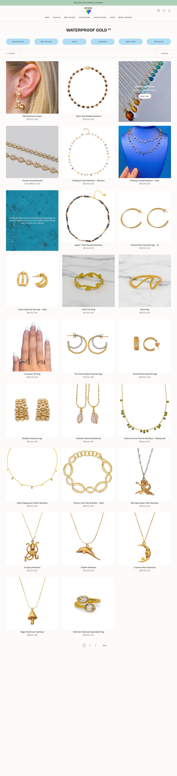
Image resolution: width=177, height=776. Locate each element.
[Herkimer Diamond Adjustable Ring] (88, 603)
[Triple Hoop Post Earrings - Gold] (32, 281)
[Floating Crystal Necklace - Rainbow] (88, 152)
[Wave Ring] (145, 281)
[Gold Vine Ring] (88, 281)
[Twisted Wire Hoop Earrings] (145, 345)
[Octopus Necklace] (32, 539)
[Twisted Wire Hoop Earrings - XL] (145, 216)
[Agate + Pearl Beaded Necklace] (88, 216)
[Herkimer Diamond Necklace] (88, 410)
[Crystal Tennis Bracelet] (32, 152)
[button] (56, 18)
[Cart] (169, 10)
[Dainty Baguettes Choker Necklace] (32, 474)
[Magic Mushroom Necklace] (32, 603)
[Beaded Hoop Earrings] (32, 410)
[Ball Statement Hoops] (32, 87)
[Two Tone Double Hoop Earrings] (88, 345)
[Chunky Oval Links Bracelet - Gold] (88, 474)
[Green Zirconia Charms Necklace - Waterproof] (145, 410)
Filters (12, 53)
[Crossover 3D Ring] (32, 345)
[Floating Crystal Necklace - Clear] (145, 152)
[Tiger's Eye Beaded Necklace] (88, 87)
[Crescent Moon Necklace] (145, 539)
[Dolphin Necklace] (88, 539)
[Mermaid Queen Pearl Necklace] (145, 474)
